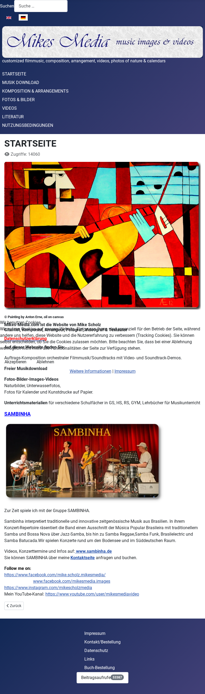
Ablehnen (45, 361)
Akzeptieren (15, 361)
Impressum (125, 371)
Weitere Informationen (90, 371)
